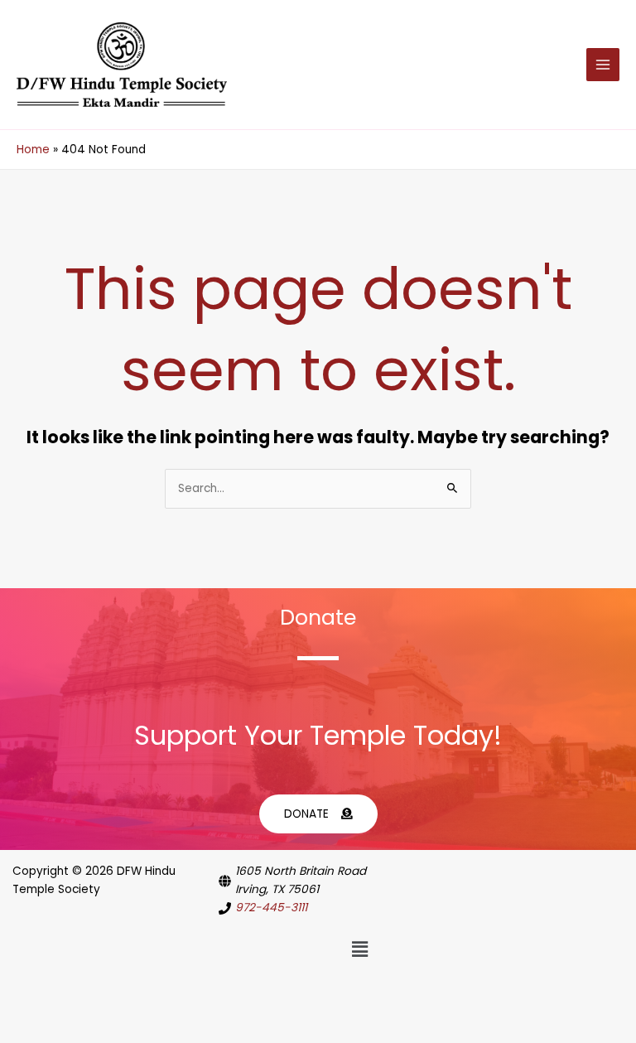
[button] (359, 950)
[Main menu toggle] (603, 65)
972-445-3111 (271, 907)
